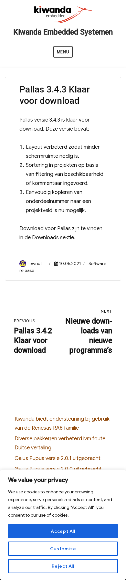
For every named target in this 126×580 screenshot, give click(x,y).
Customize (63, 549)
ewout (35, 263)
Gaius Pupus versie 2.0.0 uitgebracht (58, 469)
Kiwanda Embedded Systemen (63, 32)
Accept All (63, 531)
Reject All (63, 566)
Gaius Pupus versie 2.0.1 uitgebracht (57, 458)
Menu (63, 52)
